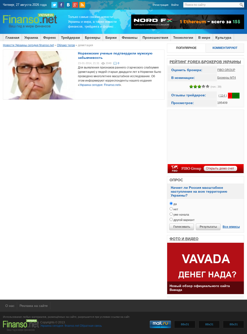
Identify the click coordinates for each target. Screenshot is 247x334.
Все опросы (231, 226)
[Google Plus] (75, 5)
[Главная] (30, 27)
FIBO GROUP (226, 70)
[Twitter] (54, 5)
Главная (12, 37)
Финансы (129, 37)
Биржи (111, 37)
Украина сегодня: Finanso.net (99, 85)
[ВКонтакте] (68, 5)
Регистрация (160, 4)
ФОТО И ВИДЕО (184, 239)
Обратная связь (91, 325)
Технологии (183, 37)
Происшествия (155, 37)
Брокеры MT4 (226, 77)
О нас (9, 306)
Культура (223, 37)
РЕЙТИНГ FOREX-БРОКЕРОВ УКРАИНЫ (205, 62)
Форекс (49, 37)
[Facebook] (61, 5)
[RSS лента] (82, 5)
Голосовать (181, 226)
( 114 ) (223, 95)
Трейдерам (70, 37)
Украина (31, 37)
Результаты (208, 226)
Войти (174, 4)
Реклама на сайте (34, 306)
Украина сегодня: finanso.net (59, 325)
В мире (204, 37)
